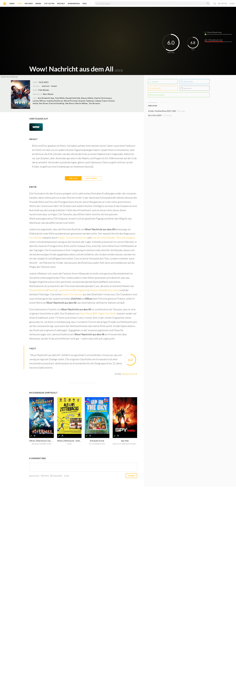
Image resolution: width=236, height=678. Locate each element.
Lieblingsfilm (156, 88)
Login (232, 3)
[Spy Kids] (125, 415)
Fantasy (46, 86)
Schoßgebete (81, 290)
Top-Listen (49, 3)
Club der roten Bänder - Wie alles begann (113, 237)
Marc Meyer (48, 94)
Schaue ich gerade (158, 95)
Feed (85, 3)
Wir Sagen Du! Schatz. (105, 313)
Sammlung (187, 88)
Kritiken (29, 3)
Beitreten (222, 3)
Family (54, 86)
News (12, 3)
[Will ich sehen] (34, 436)
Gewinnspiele (74, 3)
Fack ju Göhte (113, 290)
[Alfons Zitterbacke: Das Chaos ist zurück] (41, 415)
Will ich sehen (188, 82)
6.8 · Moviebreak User (214, 40)
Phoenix (51, 290)
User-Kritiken (91, 178)
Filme (19, 3)
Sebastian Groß (129, 373)
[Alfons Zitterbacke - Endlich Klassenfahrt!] (69, 415)
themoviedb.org (12, 77)
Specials (61, 3)
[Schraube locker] (97, 415)
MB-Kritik (73, 178)
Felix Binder (35, 237)
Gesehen (155, 82)
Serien (38, 3)
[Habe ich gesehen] (31, 436)
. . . (90, 3)
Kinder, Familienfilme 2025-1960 (162, 111)
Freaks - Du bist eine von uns (72, 237)
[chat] (214, 3)
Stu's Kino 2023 (154, 115)
